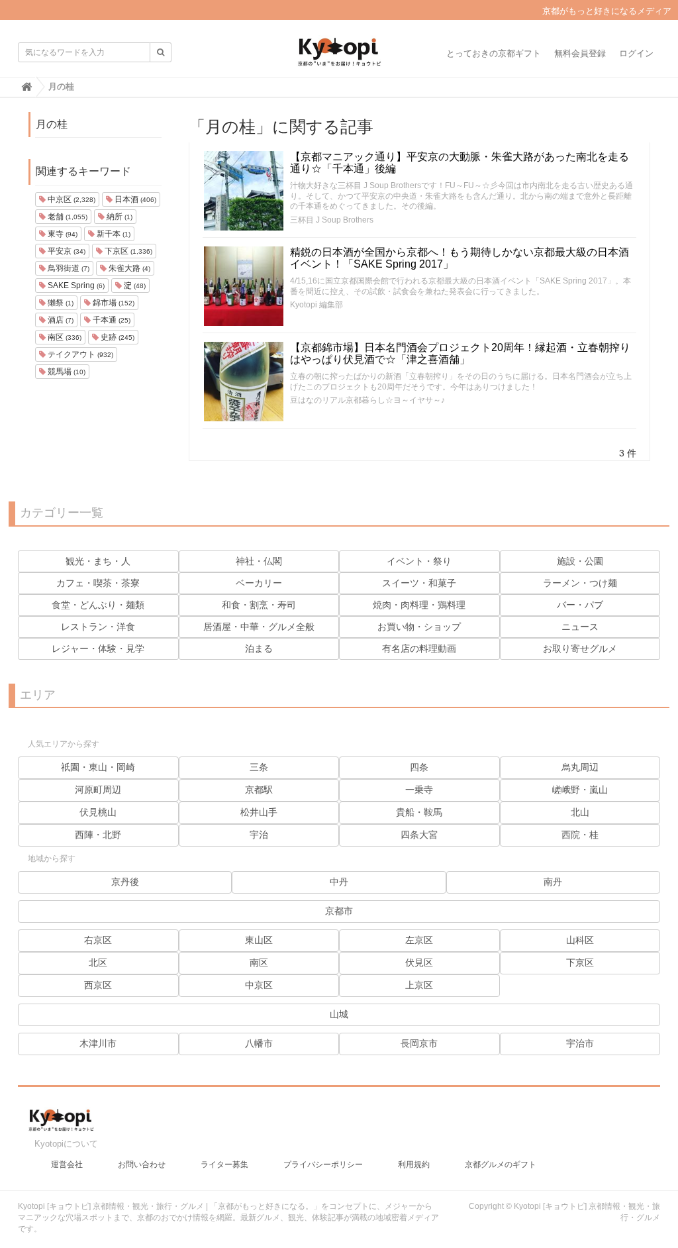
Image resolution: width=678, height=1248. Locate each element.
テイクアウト (79, 354)
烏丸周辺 (580, 767)
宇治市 (580, 1043)
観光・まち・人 (98, 561)
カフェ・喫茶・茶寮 (98, 583)
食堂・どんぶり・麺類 (98, 604)
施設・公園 (580, 561)
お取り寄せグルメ (580, 648)
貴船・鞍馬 (419, 812)
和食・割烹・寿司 (259, 604)
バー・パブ (580, 604)
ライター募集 (224, 1164)
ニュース (580, 626)
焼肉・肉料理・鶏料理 (419, 604)
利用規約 (414, 1164)
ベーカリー (259, 583)
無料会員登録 (580, 53)
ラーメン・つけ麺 (580, 583)
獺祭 (59, 302)
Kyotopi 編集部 (316, 304)
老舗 (66, 216)
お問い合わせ (142, 1164)
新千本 (112, 233)
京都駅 (259, 789)
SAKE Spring (75, 285)
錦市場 (112, 302)
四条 (419, 767)
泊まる (259, 648)
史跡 (116, 337)
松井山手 (258, 812)
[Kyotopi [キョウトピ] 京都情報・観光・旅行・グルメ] (339, 57)
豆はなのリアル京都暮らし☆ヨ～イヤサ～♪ (367, 400)
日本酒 (134, 199)
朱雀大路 (128, 268)
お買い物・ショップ (419, 626)
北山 (580, 812)
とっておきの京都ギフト (493, 53)
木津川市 (98, 1043)
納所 (118, 216)
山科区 (580, 940)
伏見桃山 (98, 812)
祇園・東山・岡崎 (98, 767)
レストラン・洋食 (98, 626)
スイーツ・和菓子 (419, 583)
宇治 (259, 834)
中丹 (339, 881)
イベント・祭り (419, 561)
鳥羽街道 (67, 268)
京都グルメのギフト (500, 1164)
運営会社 (67, 1164)
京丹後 (125, 881)
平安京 (65, 251)
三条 (259, 767)
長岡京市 (419, 1043)
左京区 (419, 940)
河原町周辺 (98, 789)
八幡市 (259, 1043)
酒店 (59, 320)
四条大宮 (419, 834)
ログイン (636, 53)
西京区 (98, 985)
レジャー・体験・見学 (98, 648)
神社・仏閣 (259, 561)
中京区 (70, 199)
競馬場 (65, 371)
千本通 (110, 320)
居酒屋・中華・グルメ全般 (259, 626)
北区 (98, 962)
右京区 (98, 940)
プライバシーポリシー (323, 1164)
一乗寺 (419, 789)
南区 (63, 337)
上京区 (419, 985)
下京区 (127, 251)
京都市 (339, 911)
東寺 (61, 233)
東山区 (259, 940)
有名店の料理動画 (419, 648)
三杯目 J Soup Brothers (331, 220)
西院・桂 (580, 834)
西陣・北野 (98, 834)
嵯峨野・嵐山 (580, 789)
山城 (339, 1014)
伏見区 (419, 962)
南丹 (553, 881)
